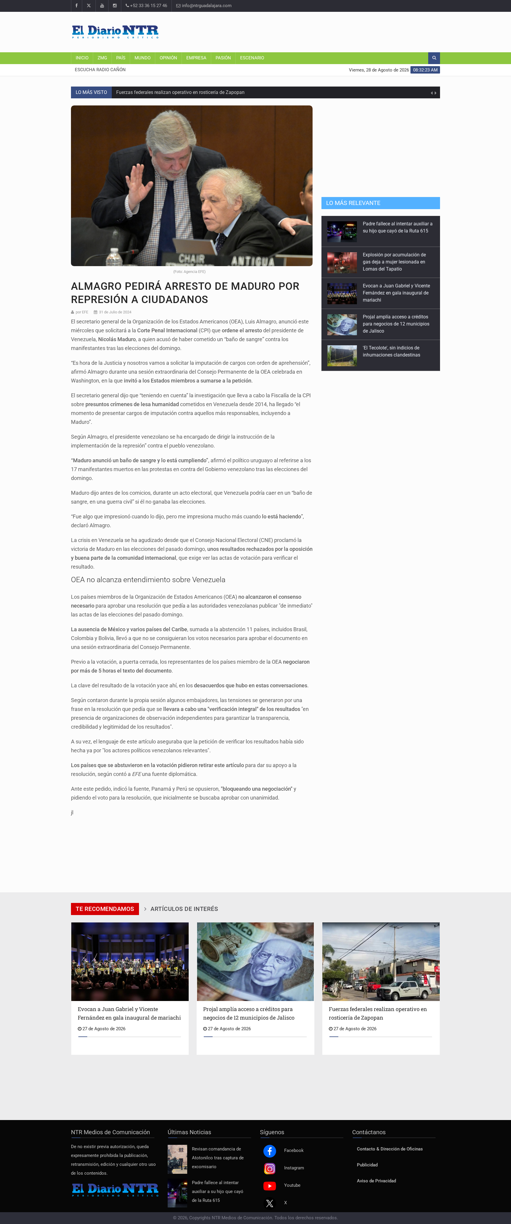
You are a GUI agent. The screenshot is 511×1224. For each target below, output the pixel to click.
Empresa (196, 58)
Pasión (223, 58)
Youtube (292, 1185)
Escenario (252, 58)
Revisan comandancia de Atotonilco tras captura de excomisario (218, 1158)
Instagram (294, 1168)
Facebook (294, 1150)
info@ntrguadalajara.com (206, 5)
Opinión (168, 58)
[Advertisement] (332, 31)
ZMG (102, 58)
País (120, 58)
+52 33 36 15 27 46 (148, 5)
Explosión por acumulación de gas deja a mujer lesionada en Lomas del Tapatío (394, 231)
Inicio (82, 58)
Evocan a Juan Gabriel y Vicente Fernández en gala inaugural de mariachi (396, 262)
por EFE (82, 312)
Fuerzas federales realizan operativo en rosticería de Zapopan (180, 87)
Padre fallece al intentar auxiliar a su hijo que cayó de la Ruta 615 (217, 1191)
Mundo (143, 58)
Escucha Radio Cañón (100, 69)
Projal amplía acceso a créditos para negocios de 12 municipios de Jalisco (396, 293)
